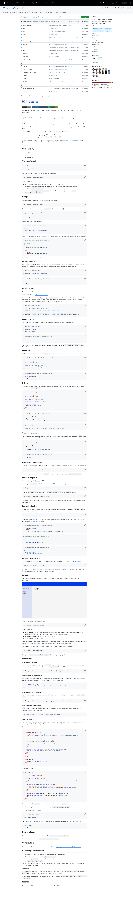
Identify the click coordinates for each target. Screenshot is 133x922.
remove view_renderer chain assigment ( (59, 44)
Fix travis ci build (53, 75)
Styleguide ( (52, 28)
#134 (70, 44)
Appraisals (25, 66)
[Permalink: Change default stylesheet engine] (21, 692)
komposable (8, 8)
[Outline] (87, 96)
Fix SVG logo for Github (54, 91)
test (24, 50)
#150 (69, 25)
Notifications (108, 7)
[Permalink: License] (21, 882)
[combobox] (70, 17)
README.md (26, 81)
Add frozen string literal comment (57, 31)
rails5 (94, 31)
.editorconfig (26, 53)
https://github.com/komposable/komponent (68, 847)
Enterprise (46, 3)
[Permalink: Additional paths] (21, 719)
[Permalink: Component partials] (21, 433)
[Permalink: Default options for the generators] (21, 676)
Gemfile (25, 75)
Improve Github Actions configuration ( (58, 25)
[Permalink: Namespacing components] (21, 462)
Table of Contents (29, 145)
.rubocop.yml (26, 59)
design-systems (107, 28)
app (24, 28)
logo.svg (25, 91)
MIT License (60, 886)
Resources (26, 3)
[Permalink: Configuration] (21, 658)
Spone (24, 21)
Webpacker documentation (34, 258)
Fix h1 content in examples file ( (57, 69)
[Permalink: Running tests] (21, 832)
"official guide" (78, 561)
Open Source (36, 3)
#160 (78, 37)
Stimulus (37, 481)
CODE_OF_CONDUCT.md (29, 72)
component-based (97, 28)
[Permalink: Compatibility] (21, 149)
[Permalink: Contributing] (21, 843)
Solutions (17, 3)
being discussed (56, 118)
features (25, 37)
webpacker (108, 31)
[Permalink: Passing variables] (21, 262)
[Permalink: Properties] (21, 351)
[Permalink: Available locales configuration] (21, 558)
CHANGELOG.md (27, 69)
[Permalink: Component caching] (21, 292)
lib (23, 47)
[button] (85, 166)
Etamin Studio (74, 140)
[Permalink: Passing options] (21, 288)
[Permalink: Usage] (21, 197)
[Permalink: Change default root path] (21, 662)
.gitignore (25, 56)
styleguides (100, 31)
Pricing (54, 3)
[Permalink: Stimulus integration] (21, 478)
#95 (56, 28)
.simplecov (25, 63)
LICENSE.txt (26, 78)
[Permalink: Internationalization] (21, 506)
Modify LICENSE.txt (54, 78)
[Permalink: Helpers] (21, 383)
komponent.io (98, 25)
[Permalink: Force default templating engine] (21, 706)
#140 (66, 69)
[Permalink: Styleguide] (21, 575)
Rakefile (25, 85)
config (24, 34)
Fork (117, 7)
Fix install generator (54, 56)
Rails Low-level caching (41, 295)
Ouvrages (64, 140)
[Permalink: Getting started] (21, 161)
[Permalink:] (21, 102)
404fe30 (71, 21)
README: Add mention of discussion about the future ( (40, 21)
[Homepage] (3, 3)
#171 (55, 21)
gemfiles (25, 44)
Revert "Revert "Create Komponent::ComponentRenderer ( (63, 63)
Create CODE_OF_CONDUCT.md (57, 72)
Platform (9, 3)
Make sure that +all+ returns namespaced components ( (63, 37)
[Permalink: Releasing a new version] (21, 851)
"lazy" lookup (36, 521)
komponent (18, 8)
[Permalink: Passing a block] (21, 319)
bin (24, 31)
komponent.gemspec (28, 88)
